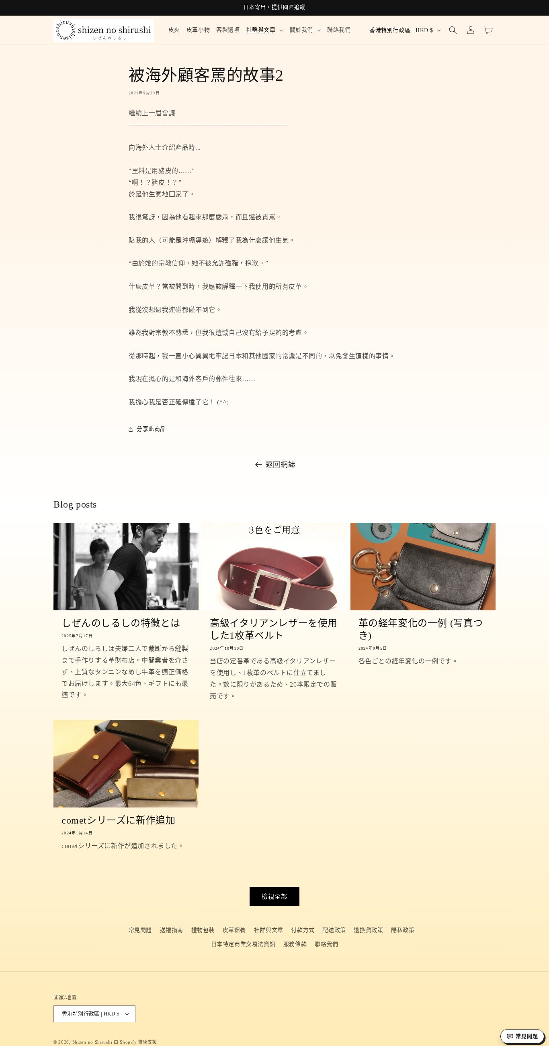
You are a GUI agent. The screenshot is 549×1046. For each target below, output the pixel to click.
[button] (265, 30)
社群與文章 (268, 930)
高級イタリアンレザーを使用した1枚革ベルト (274, 629)
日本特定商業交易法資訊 (243, 944)
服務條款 (295, 944)
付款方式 (302, 930)
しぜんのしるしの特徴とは (120, 623)
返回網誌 (280, 465)
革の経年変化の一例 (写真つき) (420, 629)
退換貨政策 (368, 930)
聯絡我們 (326, 944)
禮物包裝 (203, 930)
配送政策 (334, 930)
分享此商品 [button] (151, 429)
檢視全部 (274, 896)
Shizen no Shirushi (92, 1042)
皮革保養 (234, 930)
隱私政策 (402, 930)
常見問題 (140, 930)
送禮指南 (171, 930)
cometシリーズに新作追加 (118, 820)
